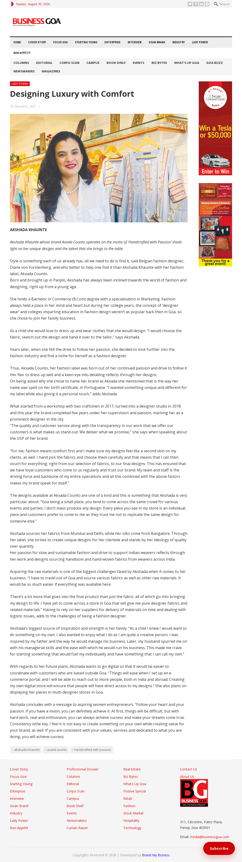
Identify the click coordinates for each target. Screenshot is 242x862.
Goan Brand (157, 42)
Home (17, 42)
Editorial (44, 63)
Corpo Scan (69, 63)
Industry (178, 42)
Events (138, 63)
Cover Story (37, 42)
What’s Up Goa (186, 63)
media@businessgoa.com (209, 837)
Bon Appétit (22, 53)
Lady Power (200, 42)
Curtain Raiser (77, 828)
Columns (21, 63)
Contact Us (188, 769)
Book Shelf (116, 63)
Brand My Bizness (156, 855)
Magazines (51, 71)
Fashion (129, 806)
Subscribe (219, 848)
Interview (135, 42)
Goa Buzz (214, 63)
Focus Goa (60, 42)
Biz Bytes (159, 63)
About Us (187, 776)
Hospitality (131, 820)
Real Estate (132, 769)
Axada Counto (57, 750)
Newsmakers (24, 71)
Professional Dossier (83, 769)
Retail (127, 798)
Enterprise (112, 42)
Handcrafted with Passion (92, 750)
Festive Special (134, 791)
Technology (132, 828)
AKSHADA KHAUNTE (27, 750)
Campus (92, 63)
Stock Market (133, 813)
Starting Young (86, 42)
